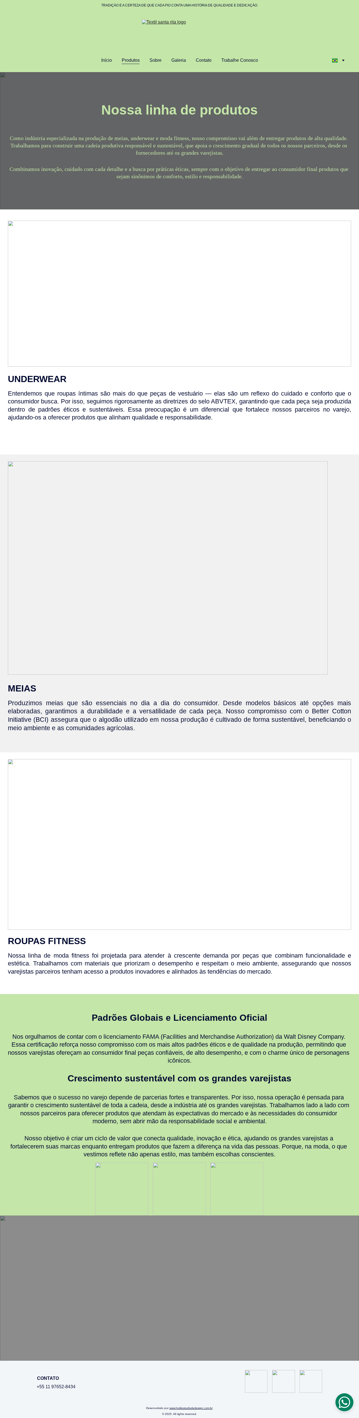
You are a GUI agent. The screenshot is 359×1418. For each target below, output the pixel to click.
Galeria (178, 60)
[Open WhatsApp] (344, 1402)
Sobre (155, 60)
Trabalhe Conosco (239, 60)
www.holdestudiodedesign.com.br (191, 1408)
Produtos (131, 60)
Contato (203, 60)
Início (106, 60)
